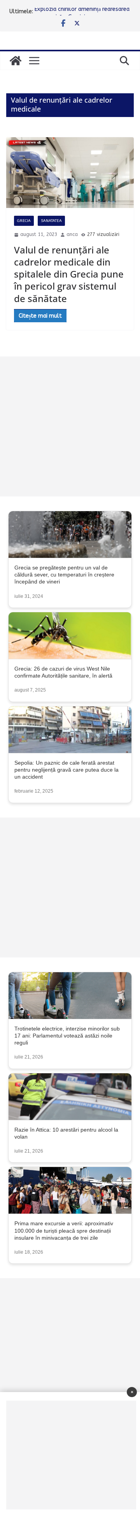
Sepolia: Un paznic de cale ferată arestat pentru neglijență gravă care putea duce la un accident (66, 770)
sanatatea (51, 220)
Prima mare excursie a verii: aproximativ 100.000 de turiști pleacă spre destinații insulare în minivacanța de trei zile (63, 1230)
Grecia (24, 220)
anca (72, 234)
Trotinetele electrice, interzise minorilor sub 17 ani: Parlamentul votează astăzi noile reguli (67, 1035)
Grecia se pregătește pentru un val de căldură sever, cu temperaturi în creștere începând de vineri (64, 574)
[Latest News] (15, 60)
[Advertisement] (70, 426)
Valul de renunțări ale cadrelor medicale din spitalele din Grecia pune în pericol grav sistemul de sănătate (69, 274)
